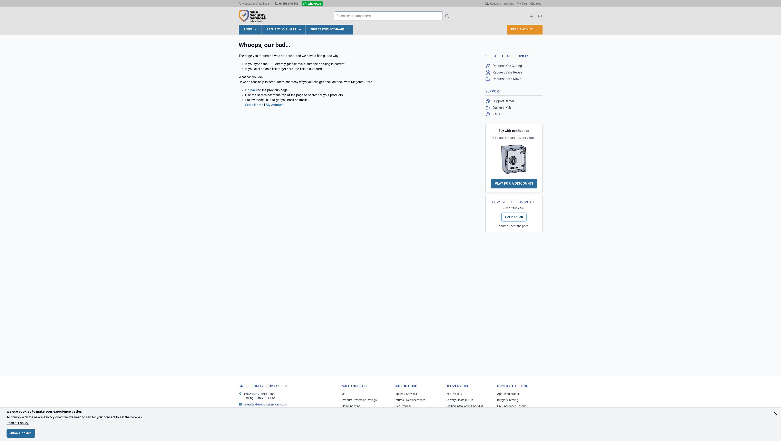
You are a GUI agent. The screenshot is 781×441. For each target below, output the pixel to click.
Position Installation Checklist (464, 406)
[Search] (446, 15)
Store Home (254, 105)
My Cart (522, 3)
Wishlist (509, 3)
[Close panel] (775, 413)
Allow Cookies (21, 433)
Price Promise (403, 406)
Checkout (536, 3)
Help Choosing (351, 406)
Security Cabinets (281, 29)
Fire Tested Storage (327, 29)
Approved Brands (508, 393)
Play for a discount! (514, 183)
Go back (251, 90)
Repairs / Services (405, 393)
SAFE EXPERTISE (355, 386)
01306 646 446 (288, 3)
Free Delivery (454, 393)
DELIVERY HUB (458, 386)
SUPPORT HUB (405, 386)
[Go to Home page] (252, 16)
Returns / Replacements (409, 400)
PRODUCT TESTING (512, 386)
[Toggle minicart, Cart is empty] (539, 16)
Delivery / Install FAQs (459, 400)
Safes (248, 29)
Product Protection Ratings (359, 400)
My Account (493, 3)
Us (343, 393)
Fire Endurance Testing (512, 406)
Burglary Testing (507, 400)
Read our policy (18, 423)
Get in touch (514, 217)
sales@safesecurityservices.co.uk (265, 404)
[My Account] (531, 16)
